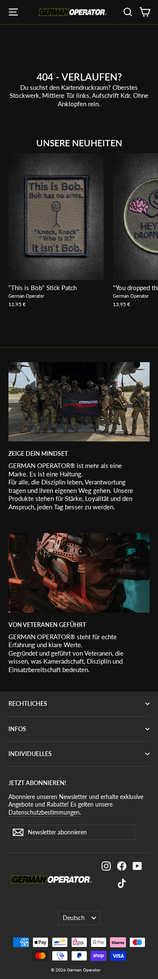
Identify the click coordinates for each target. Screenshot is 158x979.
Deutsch (74, 917)
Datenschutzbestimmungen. (44, 812)
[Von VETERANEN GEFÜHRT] (79, 572)
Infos (17, 728)
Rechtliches (27, 703)
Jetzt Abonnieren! (37, 782)
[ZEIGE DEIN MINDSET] (79, 401)
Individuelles (30, 753)
